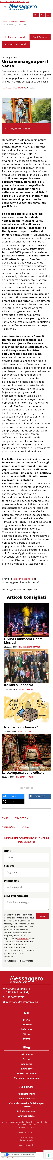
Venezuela (9, 827)
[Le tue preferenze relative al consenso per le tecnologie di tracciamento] (48, 1155)
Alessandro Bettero (30, 647)
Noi (26, 1013)
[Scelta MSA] (4, 7)
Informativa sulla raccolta (10, 1158)
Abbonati (26, 1087)
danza (26, 827)
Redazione (26, 1029)
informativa (23, 938)
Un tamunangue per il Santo (16, 24)
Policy (22, 1140)
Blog (26, 1047)
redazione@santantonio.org (22, 1002)
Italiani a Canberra (18, 685)
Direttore (27, 1024)
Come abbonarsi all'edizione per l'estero (26, 1105)
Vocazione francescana (26, 1078)
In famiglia (26, 1063)
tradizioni (22, 818)
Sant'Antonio (40, 37)
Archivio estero (26, 1115)
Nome (7, 850)
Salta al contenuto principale (14, 1)
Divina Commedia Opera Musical (23, 641)
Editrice (26, 1034)
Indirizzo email (12, 880)
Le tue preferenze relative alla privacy (21, 1154)
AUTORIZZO (11, 961)
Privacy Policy (30, 1132)
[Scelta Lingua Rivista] (48, 15)
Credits (20, 1132)
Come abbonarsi (26, 1098)
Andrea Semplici (25, 777)
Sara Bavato (27, 689)
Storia (26, 1019)
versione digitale (22, 578)
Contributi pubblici (26, 1145)
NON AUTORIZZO (26, 961)
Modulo (30, 1140)
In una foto (27, 1068)
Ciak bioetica (27, 1054)
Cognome (9, 865)
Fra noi (26, 1059)
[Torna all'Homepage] (22, 7)
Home (5, 21)
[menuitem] (26, 1025)
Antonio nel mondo (18, 21)
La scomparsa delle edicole (23, 772)
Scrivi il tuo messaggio (16, 895)
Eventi (26, 1038)
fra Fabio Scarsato (29, 731)
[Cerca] (42, 15)
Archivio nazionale (26, 1111)
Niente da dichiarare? (21, 727)
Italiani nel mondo (15, 37)
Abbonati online (26, 1093)
